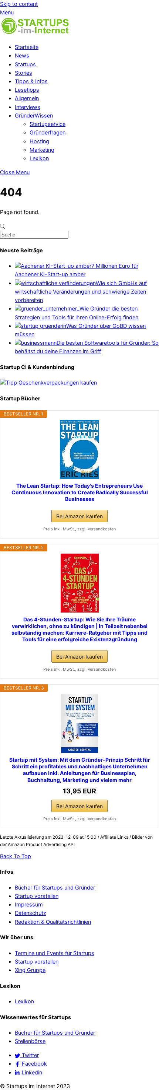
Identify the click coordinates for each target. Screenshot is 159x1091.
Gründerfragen (47, 132)
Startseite (26, 47)
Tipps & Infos (31, 81)
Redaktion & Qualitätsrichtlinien (53, 922)
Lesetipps (27, 90)
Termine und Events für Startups (54, 953)
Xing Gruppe (30, 970)
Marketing (42, 150)
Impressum (29, 904)
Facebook (33, 1063)
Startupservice (47, 124)
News (22, 55)
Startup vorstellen (36, 896)
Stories (23, 73)
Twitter (29, 1055)
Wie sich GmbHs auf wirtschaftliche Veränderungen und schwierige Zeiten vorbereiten (81, 292)
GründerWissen (34, 115)
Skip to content (19, 4)
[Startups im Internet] (35, 33)
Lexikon (39, 158)
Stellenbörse (30, 1041)
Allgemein (27, 98)
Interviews (27, 107)
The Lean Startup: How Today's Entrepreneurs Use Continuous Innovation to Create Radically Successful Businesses (79, 492)
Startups (25, 64)
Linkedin (31, 1072)
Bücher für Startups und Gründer (55, 887)
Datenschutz (30, 913)
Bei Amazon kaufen (79, 516)
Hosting (39, 141)
